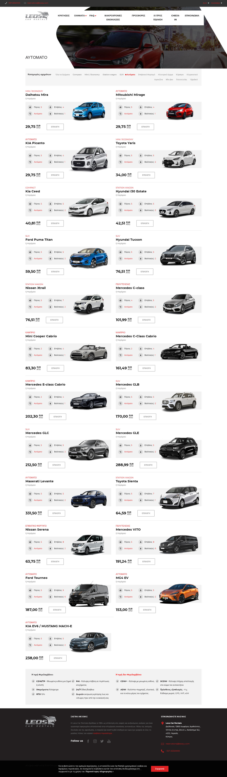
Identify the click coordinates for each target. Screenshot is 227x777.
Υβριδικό (194, 80)
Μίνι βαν (169, 80)
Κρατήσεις (63, 16)
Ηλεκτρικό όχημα (165, 75)
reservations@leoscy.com (37, 3)
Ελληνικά (215, 3)
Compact (77, 75)
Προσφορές (138, 16)
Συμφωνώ (159, 769)
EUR (205, 3)
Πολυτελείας (181, 80)
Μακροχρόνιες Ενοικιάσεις (113, 18)
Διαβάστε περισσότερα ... (103, 733)
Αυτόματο (131, 75)
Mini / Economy (92, 75)
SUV (122, 75)
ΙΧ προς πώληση (157, 18)
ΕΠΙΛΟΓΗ (55, 127)
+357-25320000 (14, 3)
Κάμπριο (180, 75)
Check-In (175, 18)
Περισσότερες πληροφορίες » (99, 772)
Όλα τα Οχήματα (63, 75)
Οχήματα (79, 16)
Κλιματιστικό (192, 75)
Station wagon (110, 75)
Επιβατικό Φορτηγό (146, 75)
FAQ (91, 16)
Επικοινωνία (192, 16)
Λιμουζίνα (158, 80)
